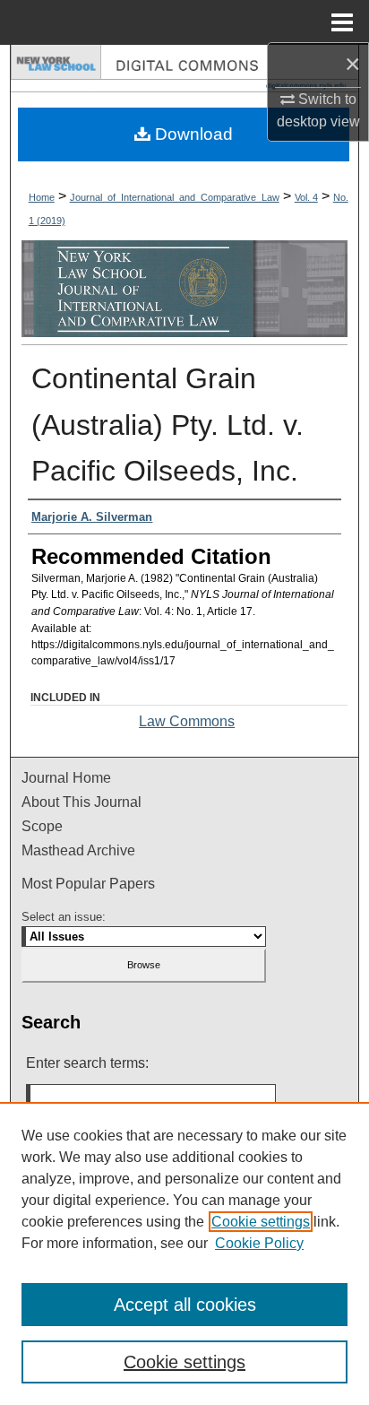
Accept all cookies (185, 1304)
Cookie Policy (259, 1243)
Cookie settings (260, 1221)
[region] (184, 1253)
